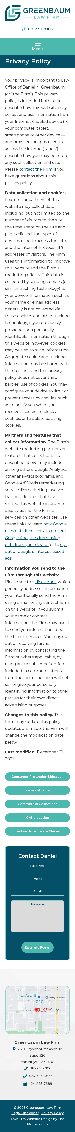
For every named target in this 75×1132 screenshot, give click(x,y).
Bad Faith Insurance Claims (37, 831)
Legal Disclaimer (25, 1113)
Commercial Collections (37, 804)
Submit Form (37, 947)
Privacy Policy (52, 1113)
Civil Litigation (37, 818)
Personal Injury (37, 790)
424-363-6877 (40, 1076)
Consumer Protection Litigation (37, 777)
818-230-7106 (39, 29)
